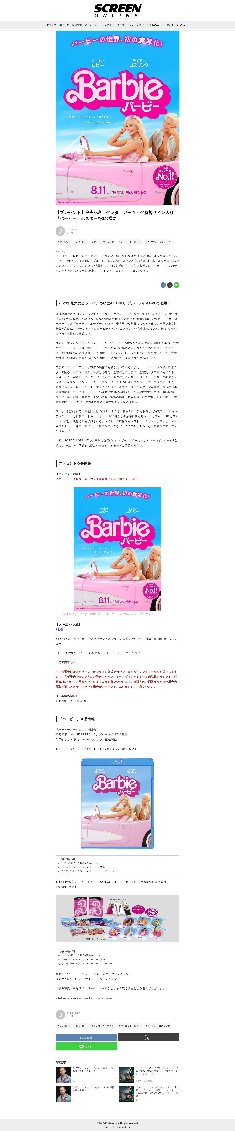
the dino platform (121, 1127)
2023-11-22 (73, 229)
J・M (70, 232)
